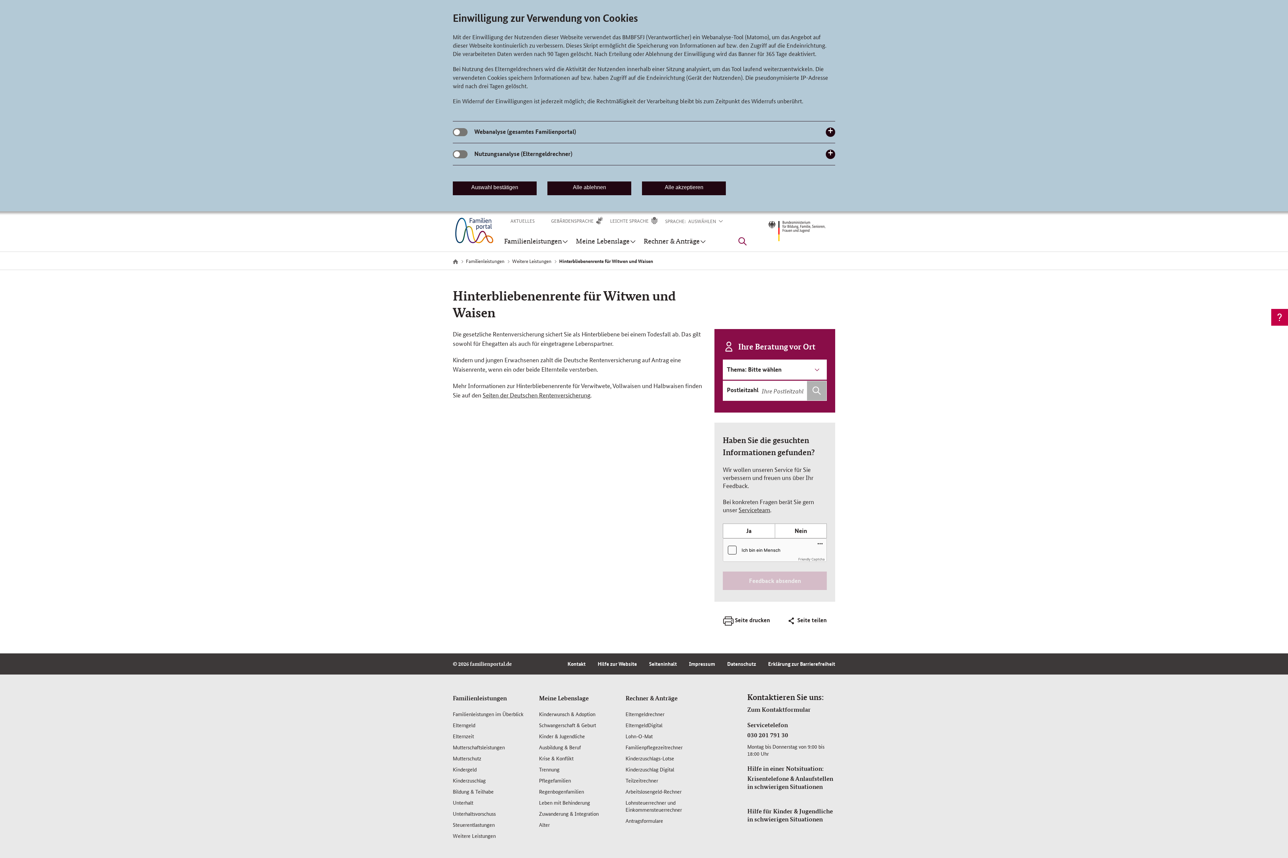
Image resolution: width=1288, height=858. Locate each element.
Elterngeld (464, 725)
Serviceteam (754, 509)
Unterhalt (463, 802)
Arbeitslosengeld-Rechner (654, 791)
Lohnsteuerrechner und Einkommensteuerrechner (654, 806)
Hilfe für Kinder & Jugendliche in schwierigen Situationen (790, 815)
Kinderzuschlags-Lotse (650, 758)
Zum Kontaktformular (779, 709)
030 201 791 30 (767, 735)
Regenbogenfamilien (561, 791)
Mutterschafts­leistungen (479, 747)
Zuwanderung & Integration (569, 813)
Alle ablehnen (589, 187)
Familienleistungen (480, 698)
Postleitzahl (742, 390)
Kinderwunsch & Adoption (567, 713)
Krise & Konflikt (556, 758)
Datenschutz (741, 663)
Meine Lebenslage (564, 698)
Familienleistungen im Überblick (488, 713)
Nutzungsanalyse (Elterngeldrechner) (523, 154)
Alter (544, 824)
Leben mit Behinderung (564, 802)
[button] (709, 221)
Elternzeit (463, 736)
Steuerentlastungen (474, 824)
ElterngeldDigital (644, 725)
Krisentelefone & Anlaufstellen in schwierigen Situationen (790, 782)
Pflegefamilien (555, 780)
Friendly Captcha (811, 559)
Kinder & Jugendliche (562, 736)
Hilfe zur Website (617, 663)
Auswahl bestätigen (494, 187)
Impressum (702, 663)
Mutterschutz (467, 758)
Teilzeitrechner (642, 780)
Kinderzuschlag (469, 780)
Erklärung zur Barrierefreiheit (801, 663)
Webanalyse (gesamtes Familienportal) (525, 131)
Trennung (549, 769)
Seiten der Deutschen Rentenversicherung (536, 395)
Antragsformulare (644, 820)
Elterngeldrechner (645, 713)
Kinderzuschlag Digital (650, 769)
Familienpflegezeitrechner (654, 747)
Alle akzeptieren (684, 187)
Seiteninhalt (663, 663)
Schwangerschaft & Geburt (567, 725)
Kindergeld (465, 769)
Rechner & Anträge (652, 698)
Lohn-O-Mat (639, 736)
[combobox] (793, 391)
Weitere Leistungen (474, 835)
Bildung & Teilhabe (473, 791)
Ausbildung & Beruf (560, 747)
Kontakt (577, 663)
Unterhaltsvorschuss (474, 813)
